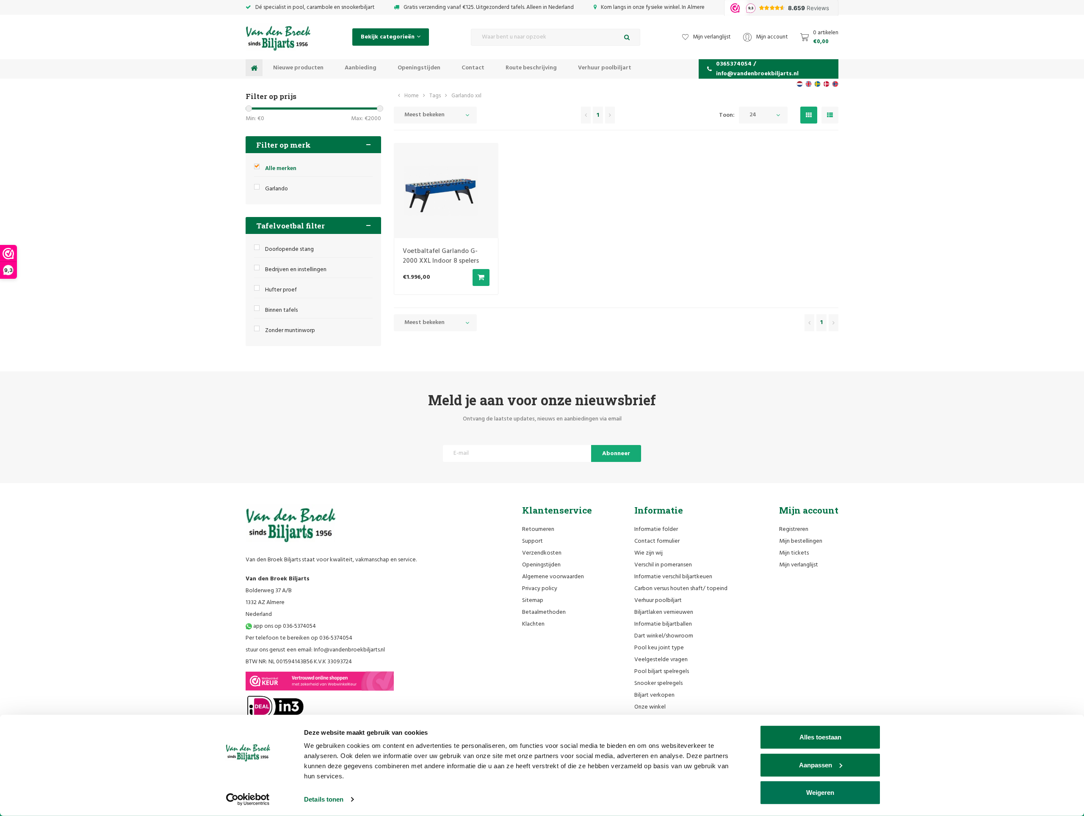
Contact (473, 68)
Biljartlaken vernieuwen (663, 612)
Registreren (793, 529)
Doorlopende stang (289, 249)
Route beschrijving (531, 68)
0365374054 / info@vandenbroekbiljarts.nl (757, 69)
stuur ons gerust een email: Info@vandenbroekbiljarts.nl (315, 650)
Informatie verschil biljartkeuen (673, 577)
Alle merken (280, 168)
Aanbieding (360, 68)
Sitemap (532, 600)
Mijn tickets (794, 553)
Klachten (533, 624)
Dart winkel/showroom (663, 636)
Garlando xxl (466, 95)
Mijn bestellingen (800, 541)
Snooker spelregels (658, 683)
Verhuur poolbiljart (604, 68)
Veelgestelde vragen (661, 660)
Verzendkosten (541, 553)
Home (411, 95)
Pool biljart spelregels (661, 671)
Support (532, 541)
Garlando (276, 189)
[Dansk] (826, 84)
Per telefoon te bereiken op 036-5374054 (299, 638)
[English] (808, 84)
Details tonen (323, 799)
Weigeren (820, 792)
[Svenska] (817, 84)
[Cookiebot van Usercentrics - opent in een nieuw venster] (248, 799)
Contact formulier (657, 541)
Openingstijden (419, 68)
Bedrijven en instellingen (295, 270)
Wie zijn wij (648, 553)
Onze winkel (650, 707)
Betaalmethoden (544, 612)
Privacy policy (539, 588)
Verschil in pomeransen (663, 565)
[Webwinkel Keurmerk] (320, 681)
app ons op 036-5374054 (284, 626)
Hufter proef (281, 290)
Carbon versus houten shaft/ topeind (680, 588)
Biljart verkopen (654, 695)
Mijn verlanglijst (798, 565)
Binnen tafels (281, 310)
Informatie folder (656, 529)
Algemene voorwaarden (553, 577)
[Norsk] (835, 84)
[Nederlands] (799, 84)
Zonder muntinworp (290, 330)
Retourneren (538, 529)
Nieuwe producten (298, 68)
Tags (435, 95)
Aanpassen (815, 764)
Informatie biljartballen (663, 624)
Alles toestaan (820, 737)
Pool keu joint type (659, 648)
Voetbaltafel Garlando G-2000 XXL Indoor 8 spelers (441, 256)
